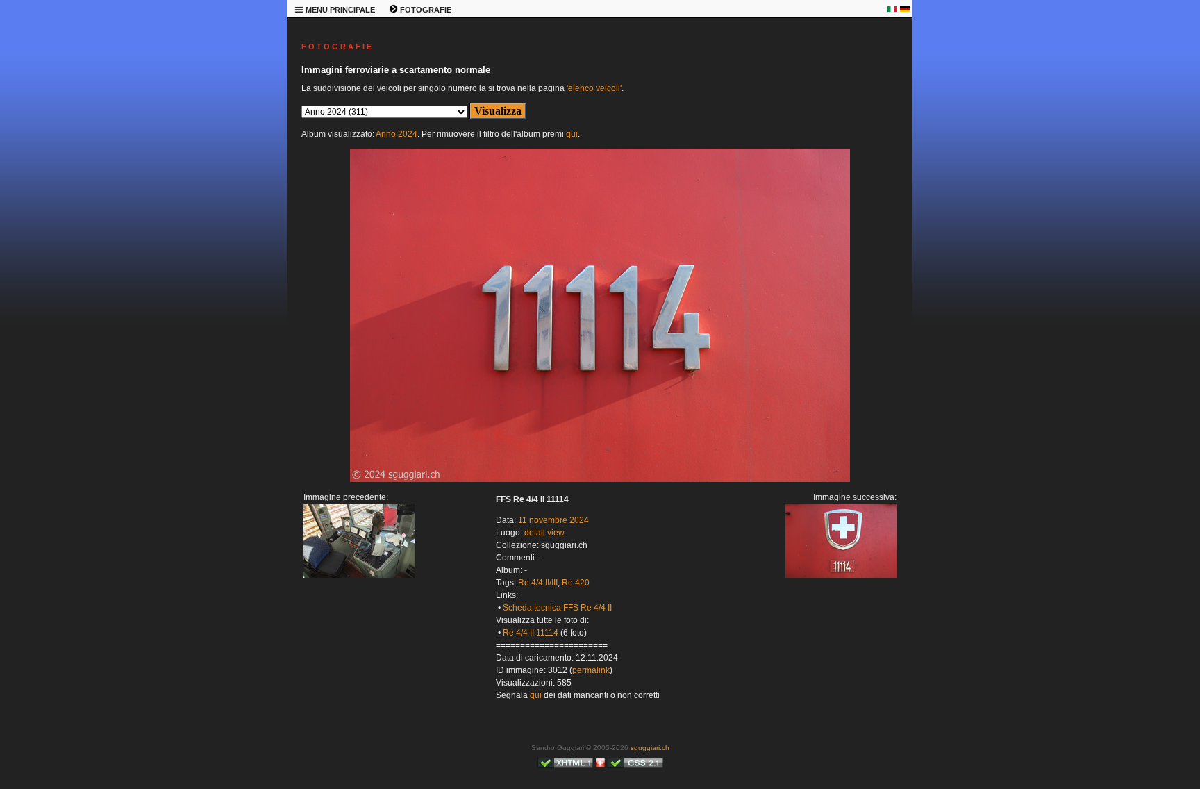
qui (572, 134)
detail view (544, 533)
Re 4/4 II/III (538, 583)
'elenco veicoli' (594, 88)
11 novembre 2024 (553, 520)
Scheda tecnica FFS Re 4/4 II (557, 608)
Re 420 (576, 583)
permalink (591, 670)
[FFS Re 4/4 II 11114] (600, 479)
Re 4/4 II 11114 (530, 633)
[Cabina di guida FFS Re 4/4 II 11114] (359, 575)
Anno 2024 (396, 134)
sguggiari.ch (650, 747)
